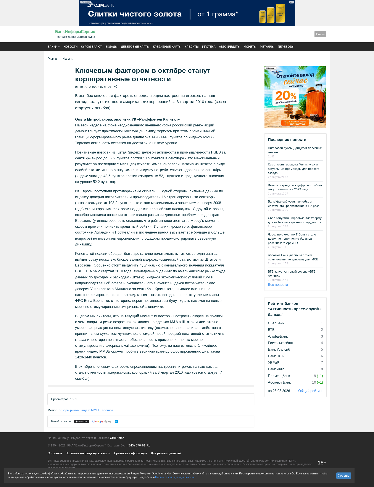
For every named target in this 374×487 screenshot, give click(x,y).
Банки (52, 46)
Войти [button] (320, 34)
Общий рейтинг (310, 391)
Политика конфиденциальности (88, 453)
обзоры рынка (69, 410)
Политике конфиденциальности (175, 477)
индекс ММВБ (90, 410)
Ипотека (209, 46)
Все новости (278, 284)
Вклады (111, 46)
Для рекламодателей (166, 453)
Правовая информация (130, 453)
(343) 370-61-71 (138, 445)
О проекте (55, 453)
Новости (70, 46)
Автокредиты (229, 46)
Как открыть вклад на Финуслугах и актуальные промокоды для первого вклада (293, 169)
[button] (50, 34)
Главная (53, 58)
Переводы (286, 46)
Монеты (250, 46)
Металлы (267, 46)
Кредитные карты (167, 46)
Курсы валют (91, 46)
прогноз (107, 410)
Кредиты (192, 46)
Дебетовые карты (135, 46)
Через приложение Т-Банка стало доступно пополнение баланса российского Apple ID (292, 239)
